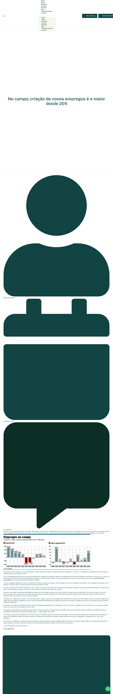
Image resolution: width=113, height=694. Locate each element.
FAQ (42, 26)
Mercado (44, 25)
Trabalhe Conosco (47, 28)
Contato (43, 13)
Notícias (44, 23)
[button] (47, 15)
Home (43, 17)
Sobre (43, 19)
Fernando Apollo (9, 298)
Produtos (44, 21)
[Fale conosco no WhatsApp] (107, 688)
